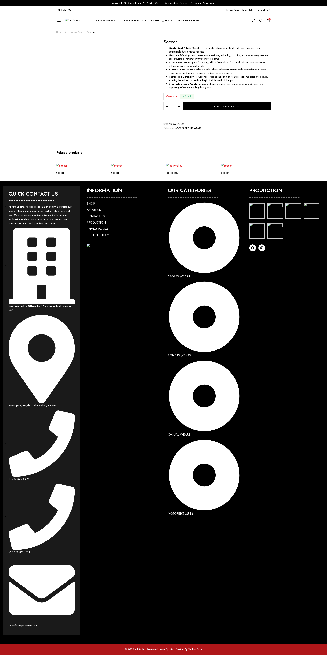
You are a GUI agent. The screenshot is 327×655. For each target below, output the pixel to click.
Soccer (82, 32)
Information (262, 9)
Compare (171, 96)
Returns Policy (248, 9)
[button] (64, 9)
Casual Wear (160, 21)
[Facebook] (252, 247)
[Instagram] (261, 247)
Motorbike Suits (189, 21)
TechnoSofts (195, 649)
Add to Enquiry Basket (227, 106)
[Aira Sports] (77, 21)
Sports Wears (105, 21)
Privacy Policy (232, 9)
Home (59, 32)
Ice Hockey (172, 173)
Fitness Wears (133, 21)
